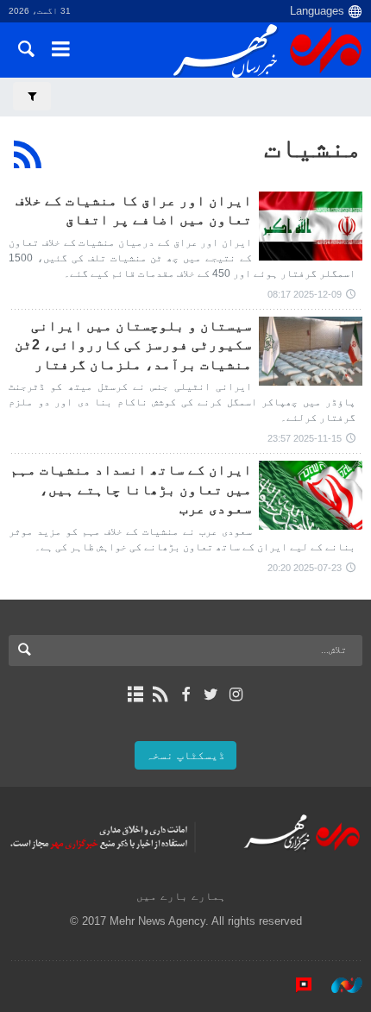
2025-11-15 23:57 (304, 438)
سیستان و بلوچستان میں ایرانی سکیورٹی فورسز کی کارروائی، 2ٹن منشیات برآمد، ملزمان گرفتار (133, 345)
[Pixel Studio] (295, 985)
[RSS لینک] (160, 694)
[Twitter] (211, 694)
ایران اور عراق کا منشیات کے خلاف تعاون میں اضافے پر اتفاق (134, 210)
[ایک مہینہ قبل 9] (310, 351)
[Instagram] (236, 694)
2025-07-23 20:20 (304, 568)
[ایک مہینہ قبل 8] (310, 226)
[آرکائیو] (135, 694)
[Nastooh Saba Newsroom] (338, 985)
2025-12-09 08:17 (304, 294)
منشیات (313, 147)
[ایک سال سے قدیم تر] (310, 495)
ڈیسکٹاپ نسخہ (185, 755)
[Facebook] (185, 694)
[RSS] (28, 154)
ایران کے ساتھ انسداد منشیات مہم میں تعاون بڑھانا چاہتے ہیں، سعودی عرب (131, 489)
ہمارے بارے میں (181, 895)
